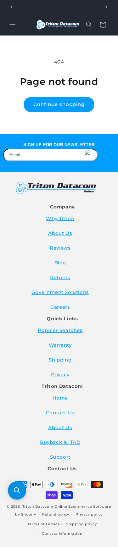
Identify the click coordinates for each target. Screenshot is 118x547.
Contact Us (60, 413)
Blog (60, 263)
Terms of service (43, 524)
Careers (60, 307)
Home (60, 398)
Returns (60, 277)
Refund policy (55, 514)
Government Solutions (60, 292)
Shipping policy (81, 524)
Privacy (60, 375)
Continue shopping (59, 104)
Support (60, 457)
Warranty (60, 345)
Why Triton (60, 218)
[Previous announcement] (12, 7)
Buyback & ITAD (60, 442)
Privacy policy (89, 514)
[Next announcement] (106, 7)
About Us (60, 233)
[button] (13, 24)
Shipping (60, 360)
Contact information (62, 533)
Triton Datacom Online (44, 506)
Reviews (60, 248)
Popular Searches (60, 330)
